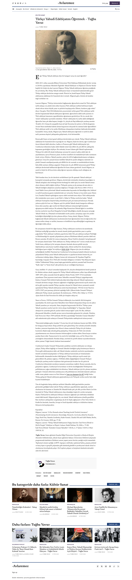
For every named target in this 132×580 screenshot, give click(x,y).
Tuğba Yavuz (43, 27)
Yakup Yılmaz (19, 512)
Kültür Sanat (40, 15)
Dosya (52, 476)
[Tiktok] (23, 3)
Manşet (38, 476)
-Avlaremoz (19, 577)
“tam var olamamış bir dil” (75, 374)
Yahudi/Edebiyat (68, 473)
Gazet (43, 577)
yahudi (46, 476)
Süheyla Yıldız (29, 554)
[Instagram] (20, 3)
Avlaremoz (46, 514)
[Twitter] (15, 3)
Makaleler (57, 473)
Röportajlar (71, 504)
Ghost (38, 577)
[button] (46, 9)
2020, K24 (65, 249)
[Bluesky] (18, 3)
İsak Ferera (86, 473)
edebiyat (77, 473)
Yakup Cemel (101, 512)
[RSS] (25, 3)
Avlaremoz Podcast (18, 544)
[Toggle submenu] (49, 9)
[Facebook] (13, 3)
